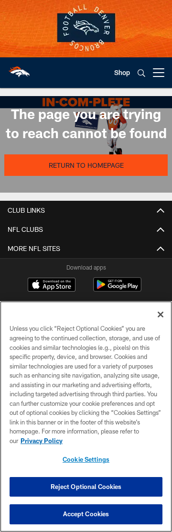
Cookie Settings (86, 459)
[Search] (141, 72)
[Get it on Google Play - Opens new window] (117, 289)
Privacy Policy (42, 441)
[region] (86, 416)
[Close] (160, 314)
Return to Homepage (86, 165)
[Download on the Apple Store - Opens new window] (52, 286)
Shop (122, 72)
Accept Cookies (86, 514)
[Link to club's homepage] (19, 68)
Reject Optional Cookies (86, 486)
